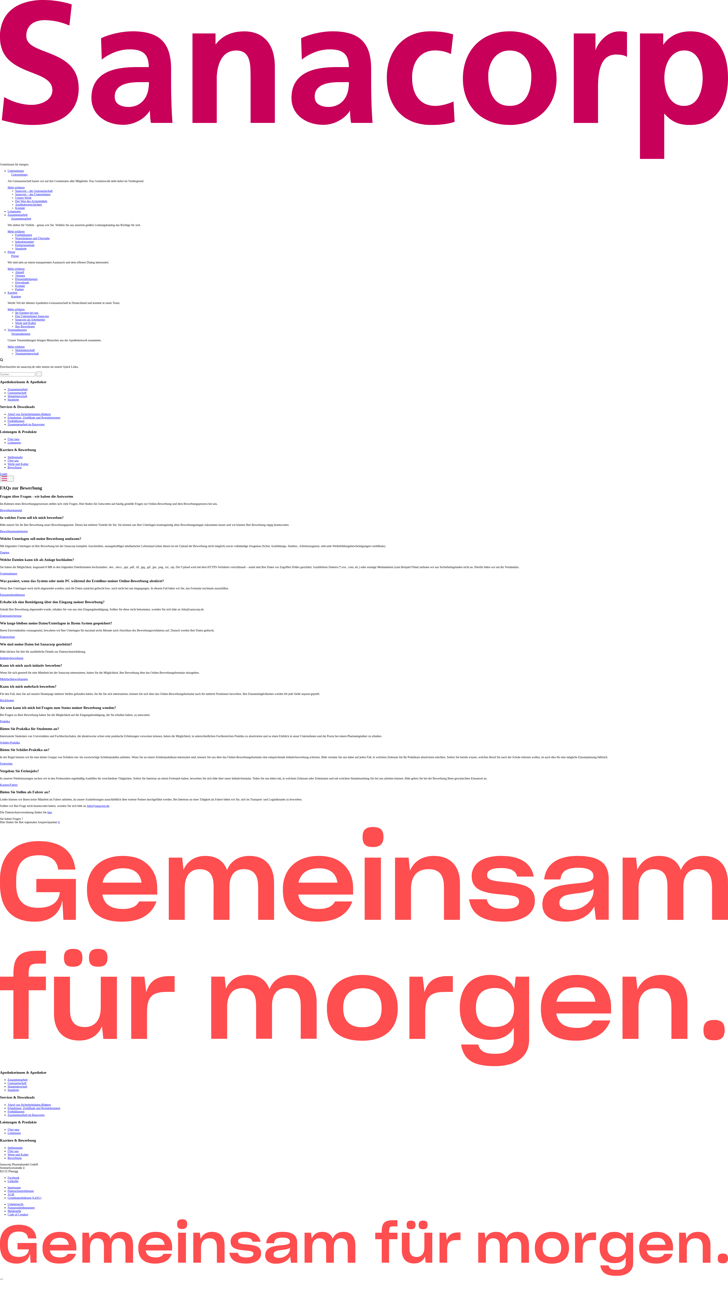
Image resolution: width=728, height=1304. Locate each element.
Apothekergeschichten (28, 204)
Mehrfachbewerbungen (14, 679)
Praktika (5, 721)
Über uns (13, 460)
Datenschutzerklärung (21, 1191)
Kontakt (20, 208)
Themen (20, 275)
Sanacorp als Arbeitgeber (30, 319)
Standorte (21, 248)
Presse (11, 252)
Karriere (12, 292)
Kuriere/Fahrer (9, 784)
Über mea (13, 439)
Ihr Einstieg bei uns (26, 312)
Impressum (14, 1187)
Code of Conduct (18, 1214)
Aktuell (19, 272)
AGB (11, 1194)
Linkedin (13, 1181)
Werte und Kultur (25, 323)
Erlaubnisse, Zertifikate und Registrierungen (34, 417)
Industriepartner (24, 241)
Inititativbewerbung (11, 658)
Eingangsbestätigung (12, 594)
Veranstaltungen (17, 329)
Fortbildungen (23, 235)
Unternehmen (16, 170)
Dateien (4, 552)
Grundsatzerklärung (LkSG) (24, 1197)
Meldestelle (14, 1211)
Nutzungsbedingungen (21, 1207)
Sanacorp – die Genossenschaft (34, 191)
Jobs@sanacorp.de (98, 805)
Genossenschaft (17, 392)
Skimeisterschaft (25, 350)
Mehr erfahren (16, 187)
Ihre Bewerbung (25, 326)
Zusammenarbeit (17, 214)
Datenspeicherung (11, 615)
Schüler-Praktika (10, 742)
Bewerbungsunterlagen (14, 531)
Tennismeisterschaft (27, 353)
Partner (19, 289)
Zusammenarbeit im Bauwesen (26, 424)
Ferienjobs (6, 763)
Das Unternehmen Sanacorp (32, 316)
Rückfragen (7, 700)
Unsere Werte (23, 197)
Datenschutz (7, 636)
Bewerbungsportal (11, 510)
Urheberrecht (15, 1204)
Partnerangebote (25, 245)
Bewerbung (15, 467)
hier (49, 812)
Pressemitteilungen (26, 279)
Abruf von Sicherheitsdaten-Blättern (29, 414)
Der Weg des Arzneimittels (31, 201)
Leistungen (14, 211)
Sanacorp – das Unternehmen (32, 194)
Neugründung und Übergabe (32, 238)
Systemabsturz (8, 573)
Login (3, 473)
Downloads (22, 282)
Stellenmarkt (15, 457)
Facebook (13, 1177)
